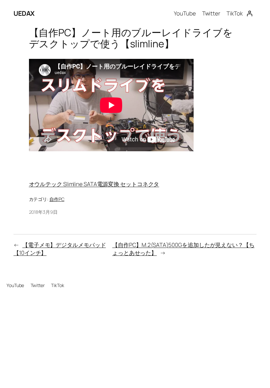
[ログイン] (249, 13)
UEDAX (24, 13)
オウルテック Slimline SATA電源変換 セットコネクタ (94, 184)
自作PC (57, 199)
